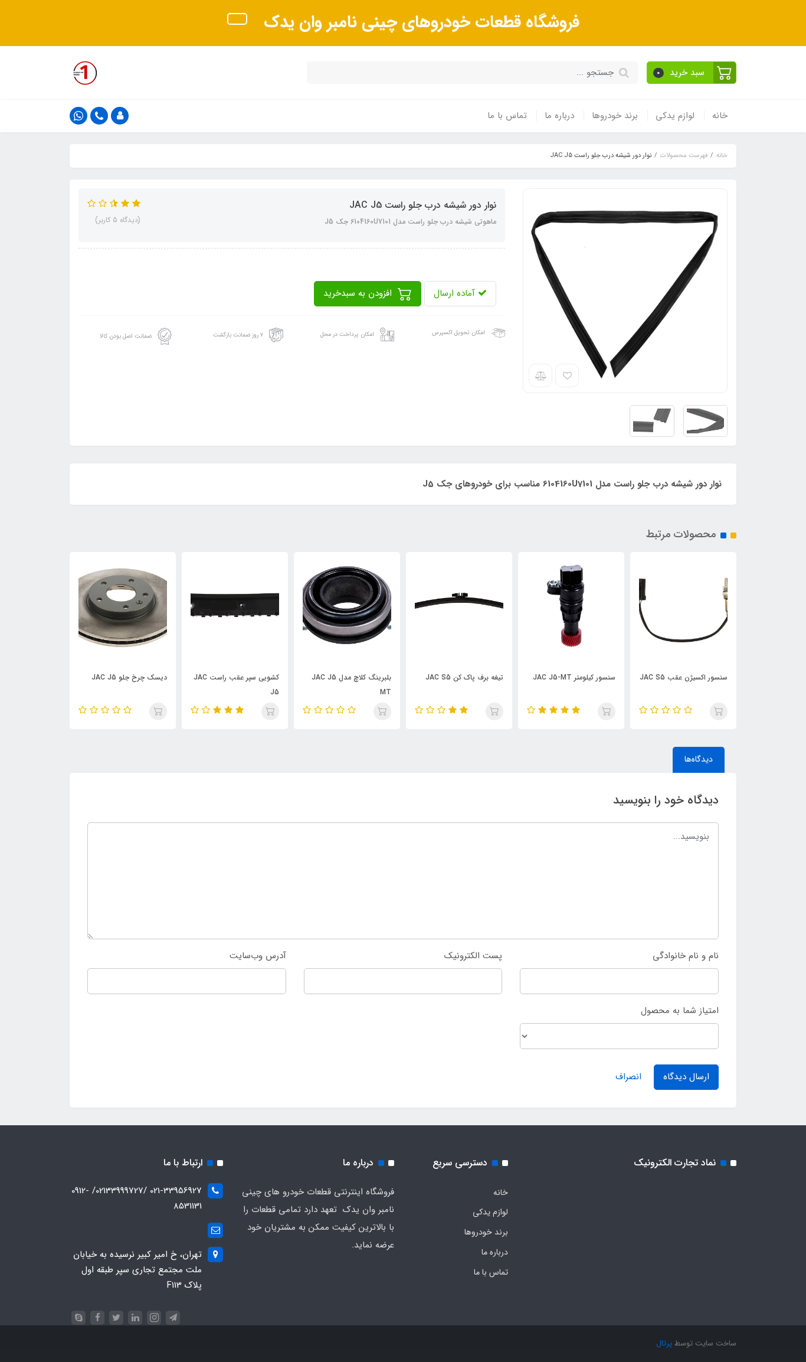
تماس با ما (507, 116)
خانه (720, 116)
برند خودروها (615, 116)
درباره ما (559, 116)
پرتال (664, 1343)
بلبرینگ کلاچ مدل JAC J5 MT (351, 685)
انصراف (628, 1077)
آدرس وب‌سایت (258, 956)
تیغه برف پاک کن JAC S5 (464, 677)
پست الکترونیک (473, 956)
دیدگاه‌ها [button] (698, 759)
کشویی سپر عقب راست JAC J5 (236, 685)
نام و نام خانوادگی (686, 956)
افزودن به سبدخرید (359, 293)
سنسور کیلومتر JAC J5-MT (574, 677)
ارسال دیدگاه (686, 1077)
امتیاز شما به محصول (680, 1011)
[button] (692, 72)
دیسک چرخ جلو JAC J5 (129, 677)
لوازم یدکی (675, 116)
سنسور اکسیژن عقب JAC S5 (684, 677)
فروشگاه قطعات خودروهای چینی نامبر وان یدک (419, 22)
